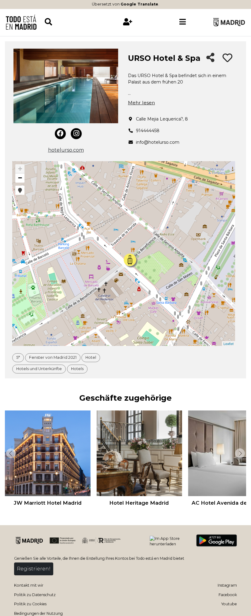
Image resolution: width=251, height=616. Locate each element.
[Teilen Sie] (210, 58)
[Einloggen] (127, 22)
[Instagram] (76, 133)
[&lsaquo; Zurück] (10, 453)
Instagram (227, 585)
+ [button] (20, 169)
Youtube (229, 604)
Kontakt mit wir (28, 585)
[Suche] (72, 22)
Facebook (228, 594)
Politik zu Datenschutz (35, 594)
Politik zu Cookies (30, 604)
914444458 (147, 130)
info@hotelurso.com (157, 142)
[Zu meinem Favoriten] (227, 58)
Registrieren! (34, 569)
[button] (19, 190)
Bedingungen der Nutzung (38, 613)
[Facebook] (60, 133)
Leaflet (228, 343)
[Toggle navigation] (183, 22)
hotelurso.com (66, 150)
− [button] (20, 178)
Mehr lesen (141, 103)
